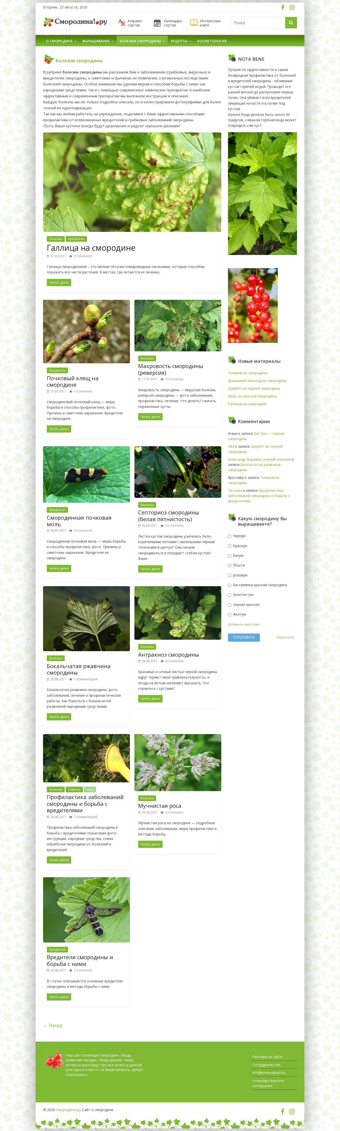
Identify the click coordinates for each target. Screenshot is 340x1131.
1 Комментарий (85, 679)
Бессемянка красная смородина (259, 584)
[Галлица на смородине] (132, 135)
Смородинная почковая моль (79, 521)
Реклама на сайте (267, 1056)
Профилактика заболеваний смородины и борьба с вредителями (85, 803)
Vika (231, 446)
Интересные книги (210, 23)
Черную (239, 535)
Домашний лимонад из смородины (257, 380)
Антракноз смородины (168, 654)
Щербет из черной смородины (254, 388)
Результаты (285, 637)
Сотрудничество (266, 1064)
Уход (89, 789)
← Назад (52, 1025)
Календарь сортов (173, 23)
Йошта (238, 565)
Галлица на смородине (91, 247)
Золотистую (243, 594)
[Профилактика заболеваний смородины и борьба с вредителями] (86, 737)
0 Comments (82, 256)
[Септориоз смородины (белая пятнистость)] (177, 449)
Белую (238, 555)
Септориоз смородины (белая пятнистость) (168, 515)
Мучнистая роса (159, 805)
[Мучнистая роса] (177, 737)
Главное (74, 789)
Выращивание (96, 41)
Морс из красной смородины (252, 396)
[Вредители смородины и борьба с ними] (86, 880)
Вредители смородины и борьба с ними (80, 960)
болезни (55, 239)
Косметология (212, 41)
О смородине (59, 41)
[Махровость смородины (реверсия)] (177, 303)
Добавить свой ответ (244, 624)
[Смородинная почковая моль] (86, 449)
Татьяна (235, 490)
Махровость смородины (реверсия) (170, 369)
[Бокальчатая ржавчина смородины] (86, 589)
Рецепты (179, 41)
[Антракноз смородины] (177, 589)
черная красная (245, 604)
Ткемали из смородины (247, 373)
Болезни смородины (140, 41)
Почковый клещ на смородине (73, 381)
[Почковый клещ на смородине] (86, 303)
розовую (240, 575)
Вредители (76, 239)
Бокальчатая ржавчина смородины (79, 669)
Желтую (239, 614)
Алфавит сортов (135, 23)
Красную (239, 545)
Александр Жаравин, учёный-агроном (259, 459)
